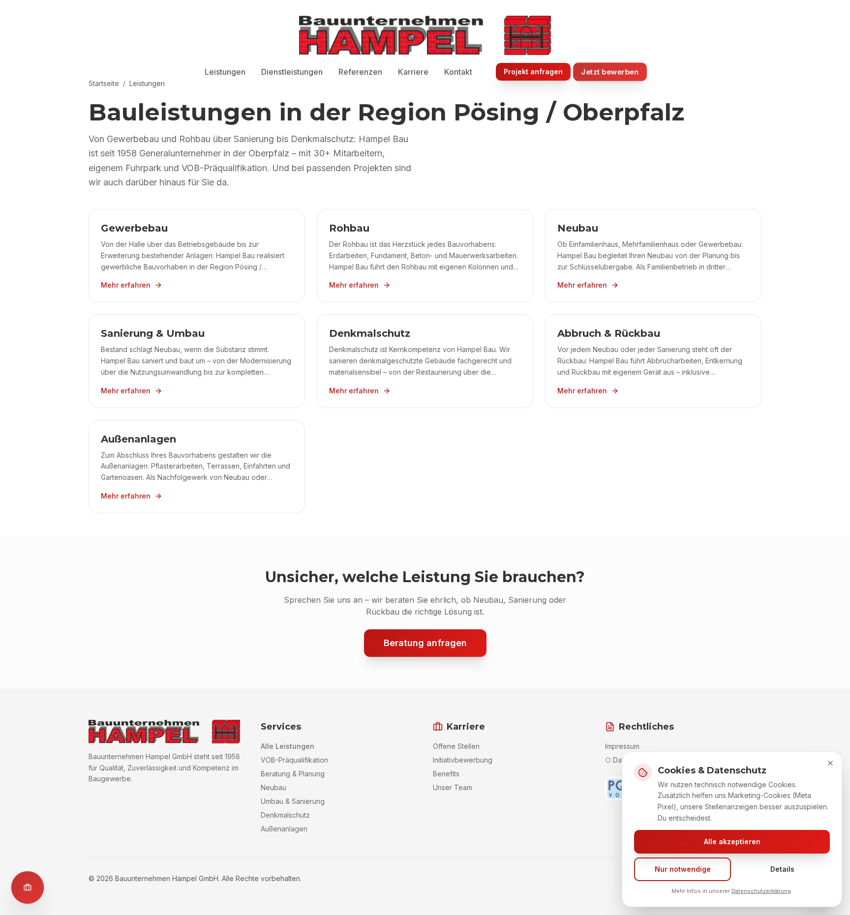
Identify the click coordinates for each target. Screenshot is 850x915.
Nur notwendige (683, 869)
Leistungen (225, 72)
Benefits (446, 773)
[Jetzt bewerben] (27, 887)
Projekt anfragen (533, 71)
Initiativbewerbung (462, 760)
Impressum (622, 746)
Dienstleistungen (292, 72)
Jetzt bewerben (610, 71)
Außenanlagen (284, 829)
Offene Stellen (456, 746)
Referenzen (360, 72)
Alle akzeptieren (732, 841)
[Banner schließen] (830, 763)
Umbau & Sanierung (293, 801)
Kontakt (458, 72)
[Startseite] (425, 35)
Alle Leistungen (287, 746)
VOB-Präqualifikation (294, 760)
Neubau (273, 787)
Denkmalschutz (285, 815)
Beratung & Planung (293, 773)
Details (782, 869)
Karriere (413, 72)
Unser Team (452, 787)
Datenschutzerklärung (761, 890)
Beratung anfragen (425, 643)
